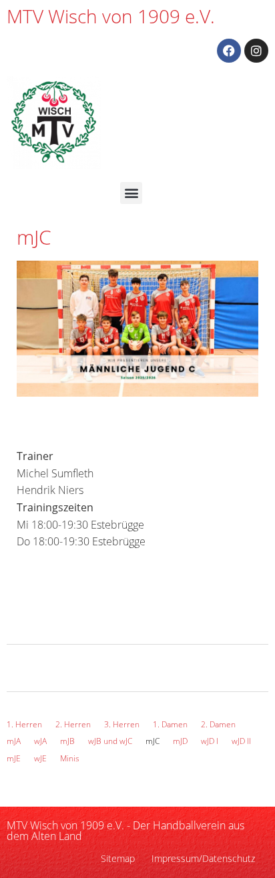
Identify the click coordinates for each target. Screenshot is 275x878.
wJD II (241, 741)
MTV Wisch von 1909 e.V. (111, 16)
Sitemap (118, 858)
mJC (153, 741)
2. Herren (73, 724)
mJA (14, 741)
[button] (131, 193)
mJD (180, 741)
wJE (40, 758)
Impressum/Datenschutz (203, 858)
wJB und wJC (110, 741)
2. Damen (218, 724)
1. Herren (24, 724)
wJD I (209, 741)
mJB (67, 741)
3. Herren (122, 724)
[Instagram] (256, 51)
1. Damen (170, 724)
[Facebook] (229, 51)
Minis (69, 758)
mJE (14, 758)
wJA (40, 741)
